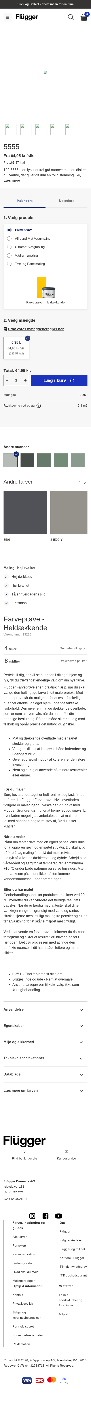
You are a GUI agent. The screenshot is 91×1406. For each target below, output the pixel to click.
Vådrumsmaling (26, 255)
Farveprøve (23, 230)
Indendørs (24, 201)
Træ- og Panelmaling (30, 264)
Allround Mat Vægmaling (32, 238)
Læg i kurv (55, 380)
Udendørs (66, 201)
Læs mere (12, 180)
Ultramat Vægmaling (30, 247)
